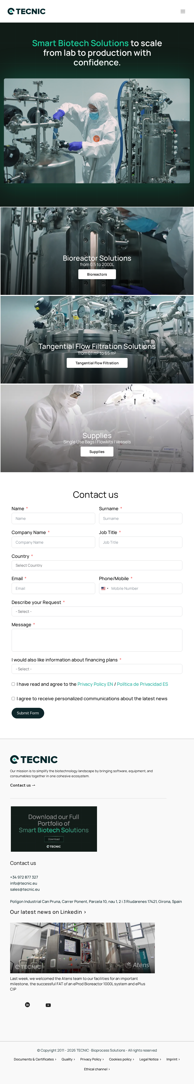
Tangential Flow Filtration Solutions (97, 346)
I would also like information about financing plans (65, 660)
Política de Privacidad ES (142, 684)
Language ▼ (93, 1004)
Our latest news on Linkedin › (48, 911)
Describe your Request (36, 602)
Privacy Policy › (92, 1059)
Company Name (29, 532)
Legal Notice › (150, 1059)
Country (20, 556)
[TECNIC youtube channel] (62, 1009)
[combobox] (104, 588)
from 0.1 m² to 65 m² (97, 353)
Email (17, 578)
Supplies (97, 435)
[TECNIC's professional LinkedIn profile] (27, 1008)
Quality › (68, 1059)
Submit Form (28, 713)
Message (21, 624)
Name (18, 508)
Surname (108, 508)
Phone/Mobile (114, 578)
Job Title (108, 532)
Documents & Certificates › (35, 1059)
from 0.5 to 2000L (97, 264)
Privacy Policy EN (95, 684)
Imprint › (173, 1059)
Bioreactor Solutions (97, 258)
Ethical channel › (97, 1069)
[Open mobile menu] (183, 11)
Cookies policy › (121, 1059)
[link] (54, 829)
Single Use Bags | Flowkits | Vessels (97, 442)
